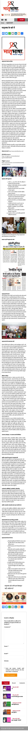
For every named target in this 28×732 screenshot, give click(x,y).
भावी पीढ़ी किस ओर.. (15, 704)
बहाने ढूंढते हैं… (14, 712)
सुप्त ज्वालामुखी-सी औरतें (16, 720)
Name (6, 646)
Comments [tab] (22, 683)
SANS (22, 728)
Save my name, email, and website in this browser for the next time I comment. (15, 670)
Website (6, 661)
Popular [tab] (6, 683)
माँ (12, 688)
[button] (15, 19)
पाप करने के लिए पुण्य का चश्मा (17, 696)
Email (6, 653)
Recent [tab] (14, 683)
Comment (7, 627)
